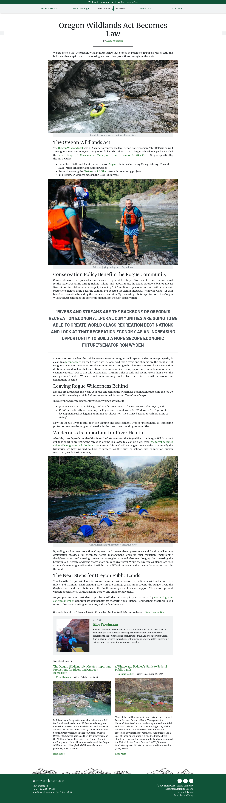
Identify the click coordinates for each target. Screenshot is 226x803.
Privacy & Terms (185, 792)
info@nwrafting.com (43, 792)
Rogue (112, 164)
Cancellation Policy (183, 795)
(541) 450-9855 (129, 2)
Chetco (88, 171)
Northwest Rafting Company (72, 781)
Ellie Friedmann (114, 40)
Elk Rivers (103, 171)
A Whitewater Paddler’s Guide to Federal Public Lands (141, 668)
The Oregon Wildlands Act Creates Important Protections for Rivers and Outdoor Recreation (82, 669)
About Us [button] (144, 8)
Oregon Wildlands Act (70, 148)
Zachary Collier (126, 674)
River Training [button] (80, 8)
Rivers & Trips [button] (48, 8)
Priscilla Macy (63, 677)
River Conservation (155, 612)
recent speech (73, 361)
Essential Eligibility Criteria (179, 789)
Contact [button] (177, 8)
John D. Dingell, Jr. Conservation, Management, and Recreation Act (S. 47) (101, 155)
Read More (59, 753)
